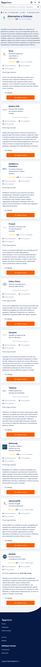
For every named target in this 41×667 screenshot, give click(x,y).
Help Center (5, 653)
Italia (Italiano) (12, 661)
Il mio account (6, 649)
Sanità (6, 12)
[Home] (1, 12)
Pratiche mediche (14, 12)
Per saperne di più (21, 97)
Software (4, 640)
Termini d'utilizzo (6, 631)
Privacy (4, 624)
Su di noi (4, 637)
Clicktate (24, 12)
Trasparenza (5, 627)
